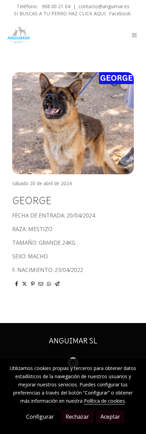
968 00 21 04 (56, 6)
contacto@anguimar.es (103, 6)
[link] (19, 35)
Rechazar (77, 416)
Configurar (40, 416)
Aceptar (110, 416)
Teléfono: (28, 6)
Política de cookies (104, 401)
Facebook (120, 13)
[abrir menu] (134, 35)
